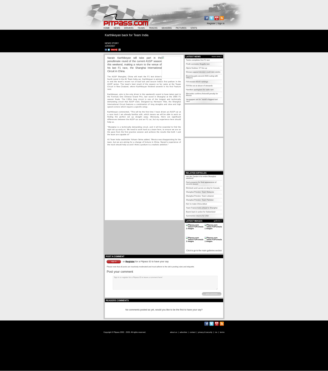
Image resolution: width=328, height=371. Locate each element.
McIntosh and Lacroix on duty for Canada (203, 188)
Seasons (167, 28)
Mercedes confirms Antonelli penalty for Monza (202, 94)
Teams (141, 28)
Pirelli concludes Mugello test (197, 64)
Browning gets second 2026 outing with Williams (202, 77)
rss (216, 332)
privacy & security (205, 332)
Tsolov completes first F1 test (198, 60)
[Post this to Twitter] (109, 50)
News (117, 28)
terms (222, 332)
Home (107, 28)
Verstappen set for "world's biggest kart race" (202, 100)
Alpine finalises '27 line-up (196, 68)
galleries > (218, 221)
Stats (194, 28)
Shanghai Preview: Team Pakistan (200, 200)
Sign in (220, 23)
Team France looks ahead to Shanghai (201, 208)
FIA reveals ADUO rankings (197, 82)
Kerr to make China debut (196, 204)
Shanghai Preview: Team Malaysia (200, 192)
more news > (217, 56)
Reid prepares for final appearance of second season (201, 183)
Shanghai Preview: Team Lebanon (200, 196)
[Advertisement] (164, 6)
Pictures (181, 28)
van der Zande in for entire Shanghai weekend (201, 177)
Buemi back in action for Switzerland (200, 212)
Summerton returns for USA (197, 216)
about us (173, 332)
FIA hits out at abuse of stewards (199, 86)
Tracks (153, 28)
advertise (183, 332)
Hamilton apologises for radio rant (199, 90)
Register (211, 23)
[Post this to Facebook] (106, 50)
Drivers (129, 28)
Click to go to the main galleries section (204, 250)
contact (193, 332)
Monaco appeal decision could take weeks (203, 72)
